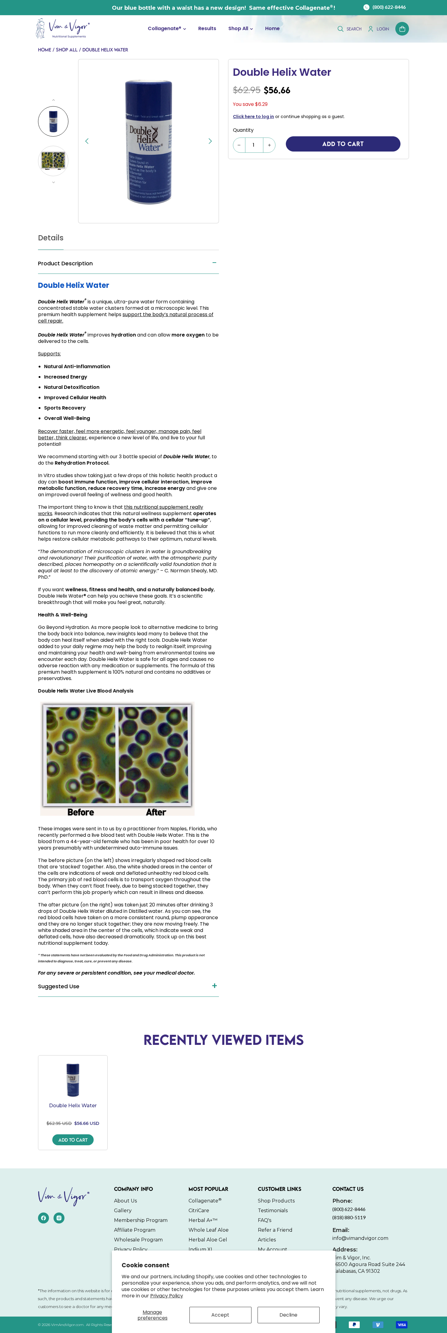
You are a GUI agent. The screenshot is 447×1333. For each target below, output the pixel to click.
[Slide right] (53, 100)
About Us (125, 1201)
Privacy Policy (166, 1295)
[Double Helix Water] (73, 1080)
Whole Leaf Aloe (209, 1230)
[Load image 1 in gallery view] (53, 121)
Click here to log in (253, 116)
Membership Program (141, 1220)
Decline (288, 1314)
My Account (272, 1249)
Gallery (123, 1210)
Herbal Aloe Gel (208, 1240)
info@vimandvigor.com (360, 1234)
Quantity (243, 130)
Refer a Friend (275, 1230)
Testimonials (273, 1210)
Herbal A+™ (203, 1220)
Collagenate (164, 29)
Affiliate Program (134, 1230)
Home (44, 49)
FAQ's (264, 1220)
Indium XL (201, 1249)
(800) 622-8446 (389, 7)
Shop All (238, 29)
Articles (267, 1240)
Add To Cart (73, 1140)
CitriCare (199, 1210)
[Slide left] (53, 182)
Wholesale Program (138, 1240)
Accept (220, 1314)
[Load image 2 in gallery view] (53, 161)
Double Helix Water (105, 49)
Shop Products (276, 1201)
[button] (167, 29)
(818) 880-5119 (349, 1217)
